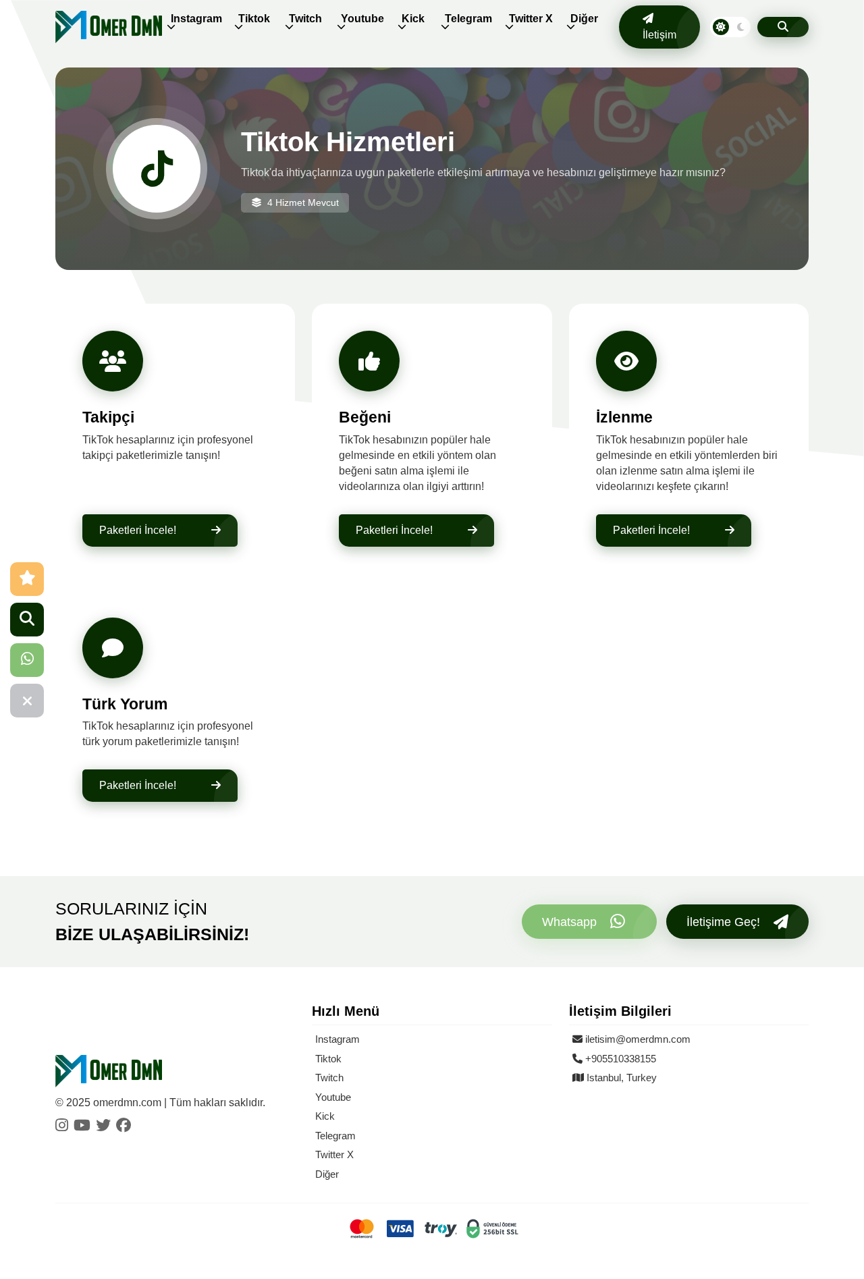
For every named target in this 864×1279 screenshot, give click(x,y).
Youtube (362, 18)
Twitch (305, 18)
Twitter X (531, 18)
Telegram (468, 18)
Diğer (584, 18)
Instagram (196, 18)
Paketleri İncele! (137, 530)
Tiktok (254, 18)
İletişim (659, 34)
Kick (413, 18)
